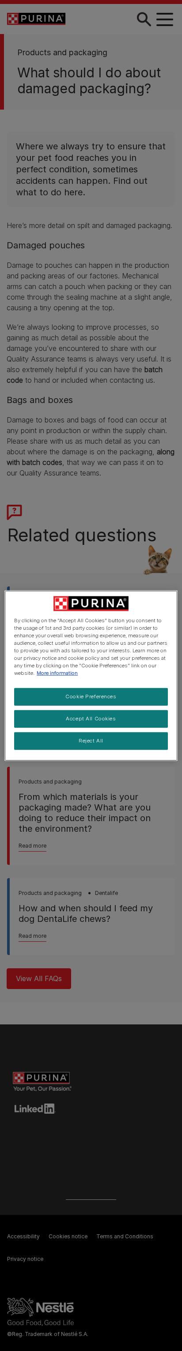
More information (57, 673)
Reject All (91, 741)
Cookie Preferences (90, 696)
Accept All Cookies (91, 718)
